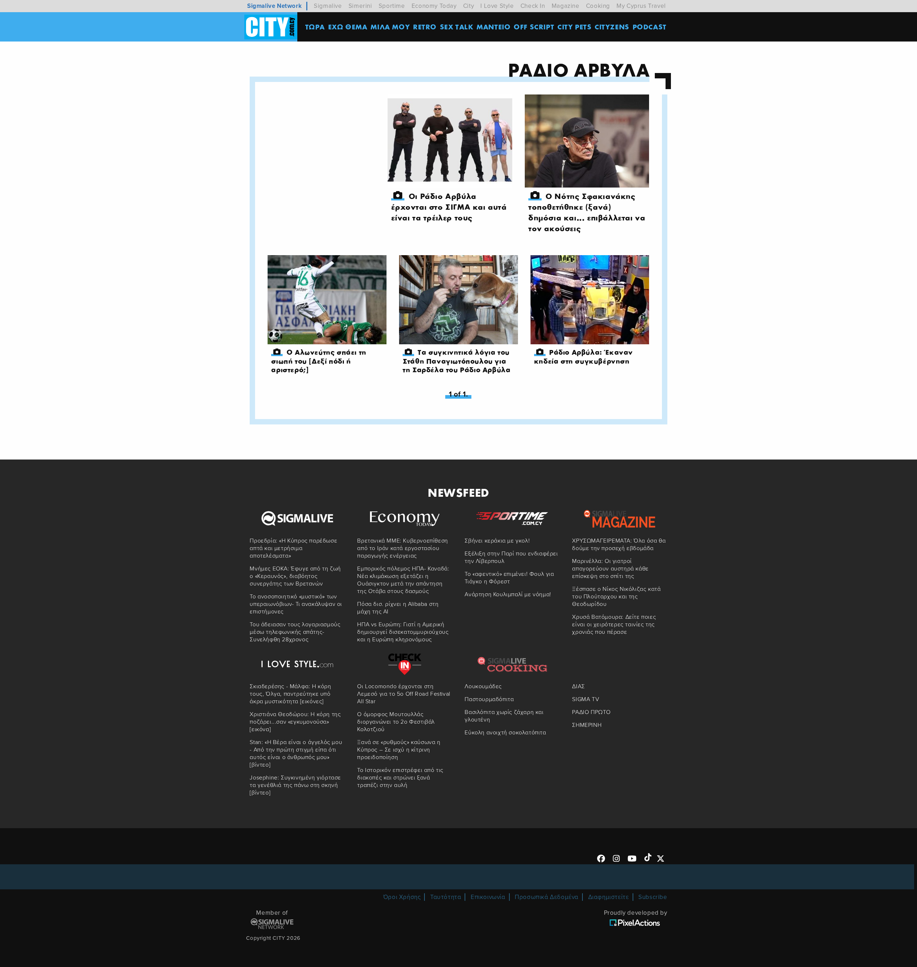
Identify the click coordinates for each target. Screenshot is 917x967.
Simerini (360, 6)
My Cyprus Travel (641, 6)
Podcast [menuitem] (650, 27)
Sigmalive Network (274, 6)
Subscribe (652, 897)
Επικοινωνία (488, 897)
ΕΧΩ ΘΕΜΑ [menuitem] (348, 27)
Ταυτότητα (445, 897)
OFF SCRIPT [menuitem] (534, 27)
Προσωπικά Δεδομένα (546, 897)
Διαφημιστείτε (608, 897)
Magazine (566, 6)
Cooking (598, 6)
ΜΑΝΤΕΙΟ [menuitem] (493, 27)
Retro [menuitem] (425, 27)
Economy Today (434, 6)
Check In (532, 6)
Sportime (392, 6)
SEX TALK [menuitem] (457, 27)
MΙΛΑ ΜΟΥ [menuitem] (390, 27)
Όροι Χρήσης (402, 897)
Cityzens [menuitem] (612, 27)
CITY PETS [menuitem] (574, 27)
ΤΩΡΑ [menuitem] (315, 27)
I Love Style (497, 6)
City (468, 6)
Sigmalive (328, 6)
